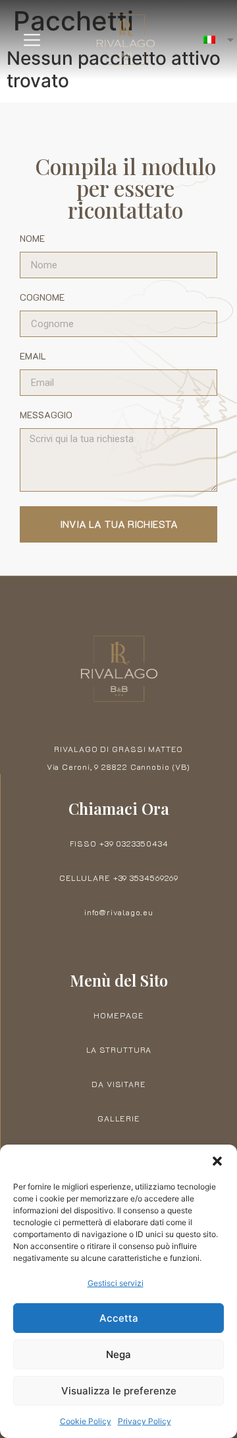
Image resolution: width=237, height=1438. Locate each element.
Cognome (42, 298)
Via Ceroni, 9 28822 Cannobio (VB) (119, 766)
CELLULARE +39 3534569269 (119, 877)
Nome (32, 239)
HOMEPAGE (118, 1015)
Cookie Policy (85, 1421)
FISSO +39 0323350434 (119, 843)
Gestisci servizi (116, 1283)
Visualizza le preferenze (118, 1390)
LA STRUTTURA (119, 1049)
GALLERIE (118, 1118)
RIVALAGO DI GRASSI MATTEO (118, 748)
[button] (217, 1161)
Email (33, 357)
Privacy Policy (144, 1421)
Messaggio (46, 415)
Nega (118, 1354)
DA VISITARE (119, 1083)
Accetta (118, 1318)
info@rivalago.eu (118, 912)
